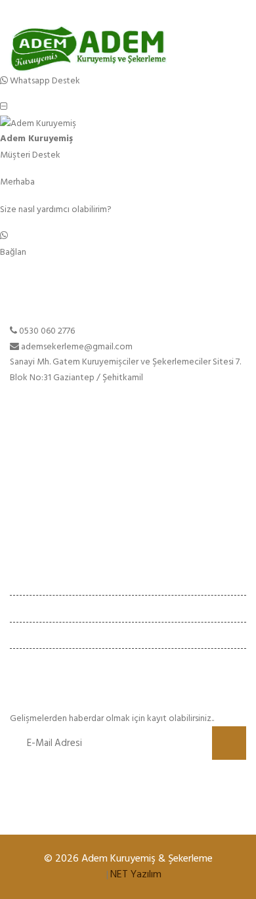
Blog (19, 507)
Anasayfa (27, 461)
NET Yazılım (135, 874)
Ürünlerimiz (31, 492)
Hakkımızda (32, 477)
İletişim (24, 523)
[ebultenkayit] (229, 743)
